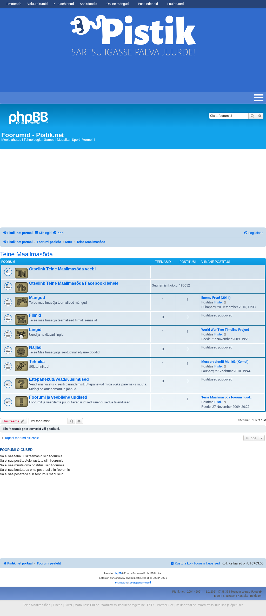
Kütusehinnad (64, 4)
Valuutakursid (37, 4)
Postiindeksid (147, 4)
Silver (68, 605)
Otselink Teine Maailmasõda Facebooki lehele (73, 283)
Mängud (37, 297)
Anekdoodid (88, 4)
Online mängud (117, 4)
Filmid (35, 315)
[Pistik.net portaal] (86, 119)
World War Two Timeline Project (225, 330)
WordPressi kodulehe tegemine (123, 605)
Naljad (35, 347)
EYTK (151, 605)
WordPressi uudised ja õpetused (220, 605)
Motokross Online (87, 605)
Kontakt (243, 596)
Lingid (35, 329)
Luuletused (175, 4)
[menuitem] (58, 233)
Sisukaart (229, 596)
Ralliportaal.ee (186, 605)
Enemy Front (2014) (216, 298)
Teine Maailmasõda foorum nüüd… (226, 397)
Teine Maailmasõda (26, 254)
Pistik (218, 302)
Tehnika (37, 361)
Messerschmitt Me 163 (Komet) (225, 362)
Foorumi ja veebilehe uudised (58, 397)
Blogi (217, 596)
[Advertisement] (94, 76)
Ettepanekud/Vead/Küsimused (59, 379)
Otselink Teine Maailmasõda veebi (62, 269)
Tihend (57, 605)
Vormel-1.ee (165, 605)
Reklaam (256, 596)
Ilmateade (13, 4)
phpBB (118, 573)
